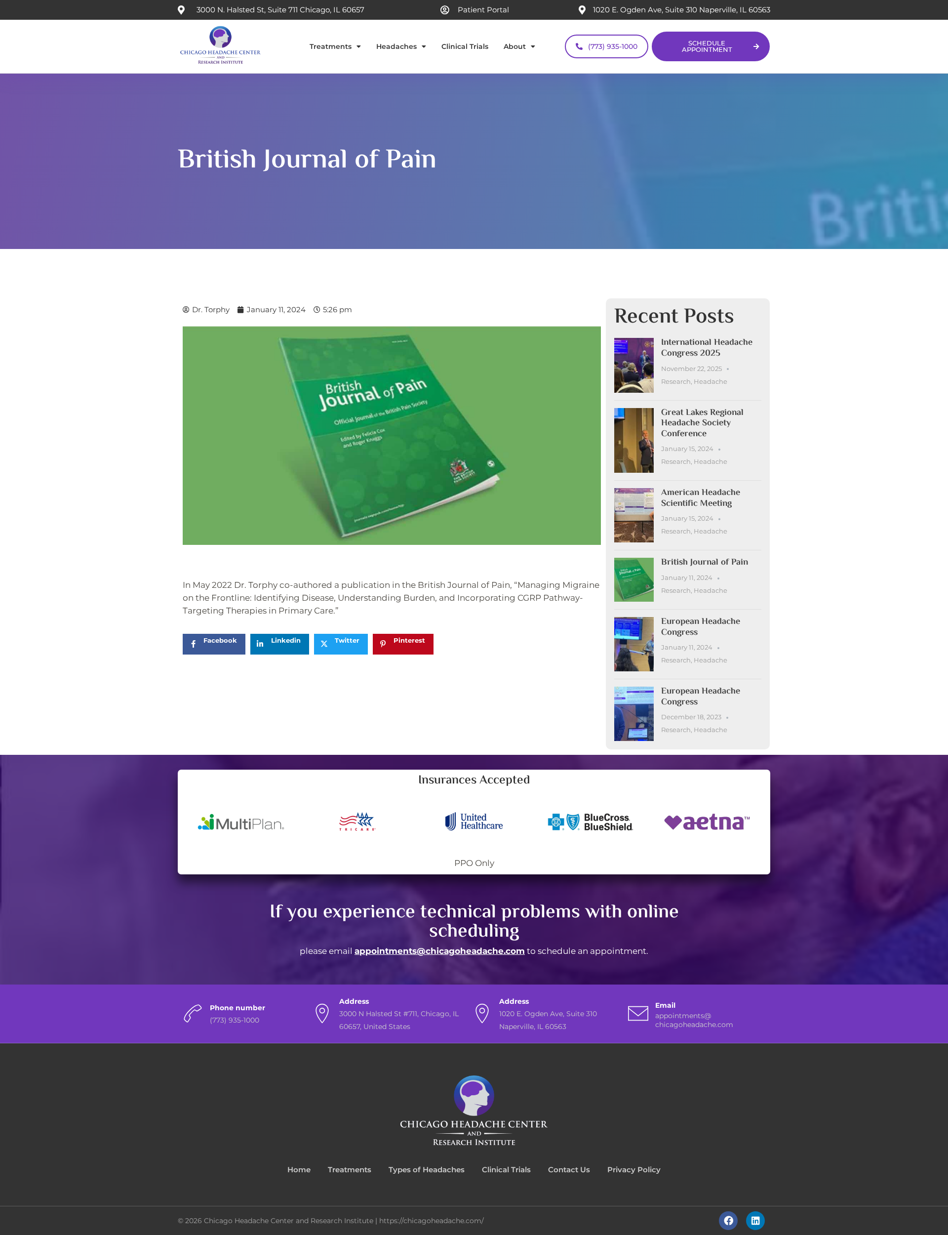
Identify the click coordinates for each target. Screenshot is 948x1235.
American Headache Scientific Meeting (700, 498)
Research (676, 381)
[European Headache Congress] (634, 644)
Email (665, 1005)
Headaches (396, 46)
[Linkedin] (755, 1220)
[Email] (638, 1013)
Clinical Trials (464, 46)
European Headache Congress (700, 627)
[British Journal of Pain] (634, 580)
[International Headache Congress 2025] (634, 365)
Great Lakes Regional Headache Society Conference (702, 423)
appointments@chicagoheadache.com (440, 951)
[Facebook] (728, 1220)
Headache (710, 381)
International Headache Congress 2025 (706, 348)
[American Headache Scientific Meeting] (634, 515)
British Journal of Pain (704, 563)
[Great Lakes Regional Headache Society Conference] (634, 440)
